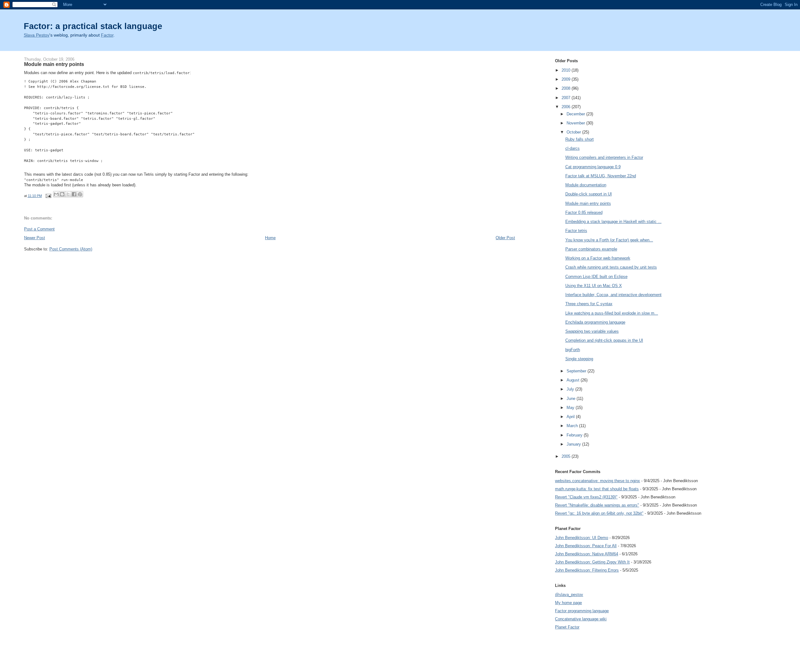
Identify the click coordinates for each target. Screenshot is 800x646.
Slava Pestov (36, 35)
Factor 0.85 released (583, 212)
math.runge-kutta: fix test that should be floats (597, 489)
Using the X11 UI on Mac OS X (593, 285)
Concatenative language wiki (581, 619)
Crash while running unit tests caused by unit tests (611, 267)
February (575, 435)
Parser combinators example (591, 249)
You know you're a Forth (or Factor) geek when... (609, 240)
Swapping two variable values (592, 331)
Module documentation (585, 185)
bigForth (572, 349)
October (574, 132)
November (576, 123)
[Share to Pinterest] (80, 194)
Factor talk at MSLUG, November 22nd (600, 176)
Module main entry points (588, 203)
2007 (567, 97)
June (572, 398)
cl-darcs (572, 148)
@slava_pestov (569, 594)
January (574, 444)
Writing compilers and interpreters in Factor (604, 157)
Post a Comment (39, 229)
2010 (567, 70)
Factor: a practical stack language (93, 26)
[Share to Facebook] (74, 194)
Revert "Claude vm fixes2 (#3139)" (586, 497)
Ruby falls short (579, 139)
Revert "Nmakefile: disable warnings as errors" (597, 505)
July (571, 389)
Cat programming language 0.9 (593, 166)
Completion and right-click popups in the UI (604, 340)
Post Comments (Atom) (70, 249)
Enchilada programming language (595, 322)
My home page (568, 602)
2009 (567, 79)
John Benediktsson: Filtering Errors (587, 570)
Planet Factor (567, 627)
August (574, 380)
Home (270, 237)
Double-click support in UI (588, 194)
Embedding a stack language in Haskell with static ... (613, 221)
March (573, 425)
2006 (567, 106)
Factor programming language (582, 610)
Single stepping (579, 358)
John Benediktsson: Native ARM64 (586, 554)
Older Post (505, 237)
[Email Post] (48, 196)
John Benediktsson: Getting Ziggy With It (592, 562)
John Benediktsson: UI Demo (581, 537)
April (571, 416)
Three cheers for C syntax (588, 303)
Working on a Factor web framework (597, 258)
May (571, 407)
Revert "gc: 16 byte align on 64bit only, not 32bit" (599, 513)
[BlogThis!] (62, 194)
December (576, 114)
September (577, 371)
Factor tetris (576, 230)
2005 (567, 456)
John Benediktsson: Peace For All (586, 545)
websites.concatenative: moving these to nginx (597, 480)
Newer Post (34, 237)
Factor (107, 35)
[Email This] (56, 194)
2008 (567, 88)
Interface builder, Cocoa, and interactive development (613, 294)
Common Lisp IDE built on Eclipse (596, 276)
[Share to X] (68, 194)
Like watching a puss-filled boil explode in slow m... (611, 313)
